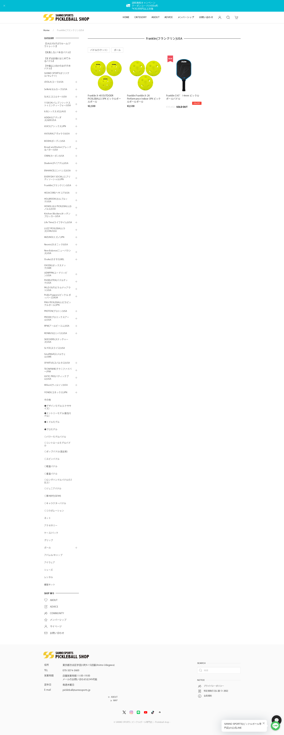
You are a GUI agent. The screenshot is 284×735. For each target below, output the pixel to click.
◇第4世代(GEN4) (52, 496)
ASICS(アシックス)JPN (55, 126)
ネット (47, 518)
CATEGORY (140, 17)
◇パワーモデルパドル (55, 437)
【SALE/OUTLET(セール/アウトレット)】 (57, 45)
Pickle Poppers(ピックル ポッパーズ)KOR (57, 296)
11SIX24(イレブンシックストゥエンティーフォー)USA (57, 104)
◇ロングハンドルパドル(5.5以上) (58, 481)
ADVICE (169, 17)
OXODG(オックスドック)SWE (55, 266)
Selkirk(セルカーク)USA (55, 89)
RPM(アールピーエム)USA (57, 326)
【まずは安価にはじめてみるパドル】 (57, 59)
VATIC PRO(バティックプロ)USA (56, 377)
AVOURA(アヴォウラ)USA (57, 134)
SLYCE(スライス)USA (54, 348)
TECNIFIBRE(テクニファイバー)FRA (58, 370)
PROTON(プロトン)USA (55, 311)
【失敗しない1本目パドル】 (58, 52)
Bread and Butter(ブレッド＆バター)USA (57, 148)
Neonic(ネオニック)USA (56, 244)
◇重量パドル (50, 474)
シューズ (48, 570)
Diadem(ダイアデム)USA (56, 163)
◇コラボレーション (54, 511)
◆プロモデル (50, 429)
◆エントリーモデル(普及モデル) (57, 414)
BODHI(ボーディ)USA (54, 141)
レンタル (48, 577)
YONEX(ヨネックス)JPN (55, 392)
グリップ (48, 540)
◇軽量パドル (50, 466)
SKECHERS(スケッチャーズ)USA (56, 340)
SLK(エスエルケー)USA (55, 97)
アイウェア (49, 562)
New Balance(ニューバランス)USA (57, 252)
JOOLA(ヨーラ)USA (53, 82)
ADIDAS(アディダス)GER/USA (52, 118)
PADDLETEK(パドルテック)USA (56, 281)
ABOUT (156, 17)
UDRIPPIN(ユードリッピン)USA (55, 274)
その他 (47, 400)
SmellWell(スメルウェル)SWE (55, 355)
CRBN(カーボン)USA (54, 156)
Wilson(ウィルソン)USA (56, 385)
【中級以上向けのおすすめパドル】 (57, 67)
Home (46, 30)
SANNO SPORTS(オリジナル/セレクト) (56, 74)
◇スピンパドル (51, 459)
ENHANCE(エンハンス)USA (57, 171)
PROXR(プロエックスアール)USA (56, 318)
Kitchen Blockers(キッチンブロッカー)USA (57, 215)
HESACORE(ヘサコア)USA (57, 193)
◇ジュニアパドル (52, 488)
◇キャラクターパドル (55, 503)
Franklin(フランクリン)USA (57, 185)
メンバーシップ (186, 17)
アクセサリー (50, 525)
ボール (47, 548)
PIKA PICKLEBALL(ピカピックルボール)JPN (57, 303)
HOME (126, 17)
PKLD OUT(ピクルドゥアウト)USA (57, 289)
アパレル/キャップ (53, 555)
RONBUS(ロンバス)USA (55, 333)
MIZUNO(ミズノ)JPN (54, 237)
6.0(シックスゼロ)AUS (55, 111)
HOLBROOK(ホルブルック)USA (56, 200)
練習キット (49, 585)
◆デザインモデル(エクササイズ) (57, 407)
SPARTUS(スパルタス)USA (57, 363)
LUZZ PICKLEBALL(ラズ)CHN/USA (54, 229)
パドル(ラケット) (98, 50)
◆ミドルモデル (51, 422)
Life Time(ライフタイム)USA (58, 222)
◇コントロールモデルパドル (57, 444)
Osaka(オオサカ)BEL (54, 259)
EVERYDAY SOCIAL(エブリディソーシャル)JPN (57, 178)
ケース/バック (51, 533)
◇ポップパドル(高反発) (56, 451)
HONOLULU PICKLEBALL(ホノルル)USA (58, 207)
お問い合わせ (206, 17)
